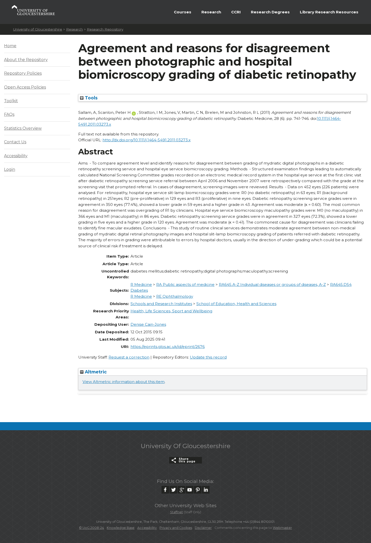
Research (211, 12)
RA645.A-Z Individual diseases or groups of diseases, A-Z (272, 284)
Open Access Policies (25, 87)
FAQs (9, 114)
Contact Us (15, 142)
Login (9, 169)
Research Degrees (270, 12)
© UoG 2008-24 (91, 528)
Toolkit (11, 100)
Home (10, 45)
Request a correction (129, 357)
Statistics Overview (23, 128)
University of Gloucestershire (37, 29)
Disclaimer (203, 528)
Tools (91, 97)
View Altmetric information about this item (124, 381)
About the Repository (26, 59)
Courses (182, 12)
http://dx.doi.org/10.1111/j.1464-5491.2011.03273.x (146, 140)
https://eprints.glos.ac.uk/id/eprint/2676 (167, 346)
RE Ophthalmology (174, 296)
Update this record (208, 357)
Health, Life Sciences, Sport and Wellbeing (171, 311)
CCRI (236, 12)
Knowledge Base (121, 528)
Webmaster (282, 528)
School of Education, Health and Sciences (236, 303)
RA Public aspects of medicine (185, 284)
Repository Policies (23, 73)
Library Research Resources (329, 12)
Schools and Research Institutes (161, 303)
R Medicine (141, 284)
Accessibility (16, 155)
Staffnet (176, 512)
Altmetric (95, 371)
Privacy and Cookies (176, 528)
